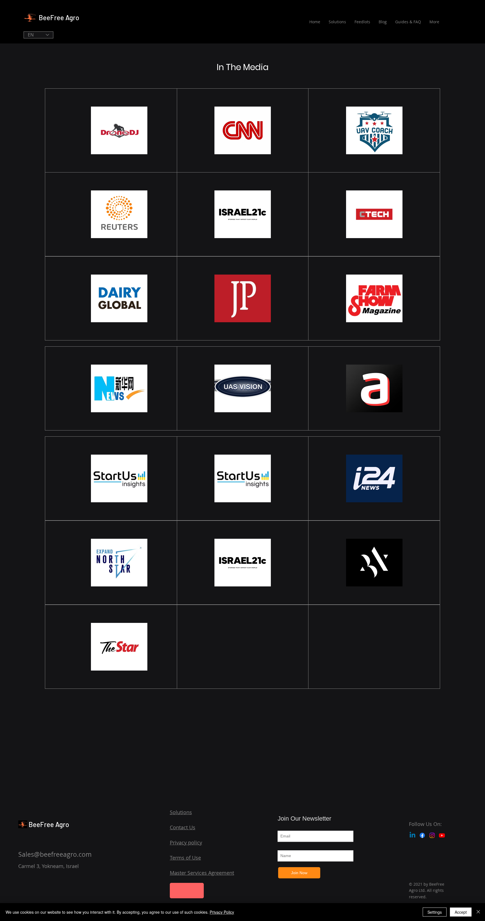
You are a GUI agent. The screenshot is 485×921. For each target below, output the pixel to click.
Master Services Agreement (202, 872)
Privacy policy (186, 842)
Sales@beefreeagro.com (54, 854)
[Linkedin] (412, 835)
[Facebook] (422, 835)
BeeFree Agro (59, 17)
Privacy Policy (222, 912)
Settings (434, 912)
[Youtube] (441, 835)
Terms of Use (185, 857)
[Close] (478, 912)
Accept (461, 912)
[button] (187, 890)
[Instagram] (432, 835)
